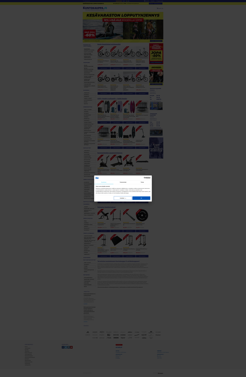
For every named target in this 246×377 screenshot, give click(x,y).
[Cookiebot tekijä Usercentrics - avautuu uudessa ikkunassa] (144, 178)
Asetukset (122, 198)
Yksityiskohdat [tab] (123, 182)
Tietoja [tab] (142, 182)
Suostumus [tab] (103, 182)
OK (141, 198)
